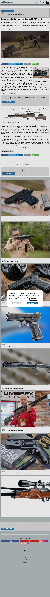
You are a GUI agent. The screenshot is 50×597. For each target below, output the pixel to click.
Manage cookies (16, 303)
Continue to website (32, 303)
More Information (33, 299)
